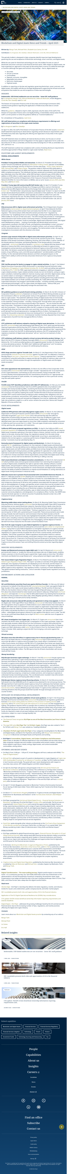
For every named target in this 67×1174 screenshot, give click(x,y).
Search (58, 2)
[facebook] (23, 1100)
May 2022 (4, 182)
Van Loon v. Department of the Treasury (25, 356)
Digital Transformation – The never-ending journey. (19, 873)
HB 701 (9, 445)
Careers (47, 2)
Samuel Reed (9, 168)
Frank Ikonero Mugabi (19, 793)
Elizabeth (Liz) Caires (34, 49)
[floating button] (61, 1126)
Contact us (33, 1128)
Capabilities (27, 2)
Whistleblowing (33, 1151)
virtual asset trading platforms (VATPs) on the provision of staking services (31, 702)
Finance (47, 1032)
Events (33, 1087)
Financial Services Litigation (11, 1032)
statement (60, 130)
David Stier (6, 823)
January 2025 (54, 180)
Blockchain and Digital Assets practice (29, 914)
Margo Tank (13, 49)
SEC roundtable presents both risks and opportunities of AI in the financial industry (28, 892)
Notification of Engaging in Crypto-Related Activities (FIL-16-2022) (22, 268)
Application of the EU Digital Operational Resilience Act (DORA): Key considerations (28, 895)
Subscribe (33, 1123)
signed (3, 187)
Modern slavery (33, 1147)
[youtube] (38, 1107)
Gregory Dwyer (22, 168)
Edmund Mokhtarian (52, 53)
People (20, 2)
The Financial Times (9, 719)
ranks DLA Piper (25, 731)
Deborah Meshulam (33, 53)
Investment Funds (8, 1037)
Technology (27, 1032)
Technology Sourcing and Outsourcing (30, 1037)
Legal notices (33, 1140)
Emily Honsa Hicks (34, 847)
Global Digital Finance (20, 804)
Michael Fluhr (22, 49)
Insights (40, 2)
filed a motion (40, 614)
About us (34, 2)
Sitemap (32, 1158)
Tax (47, 1037)
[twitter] (43, 1100)
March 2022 (15, 182)
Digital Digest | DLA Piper (9, 904)
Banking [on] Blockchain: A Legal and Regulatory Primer (29, 845)
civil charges (22, 594)
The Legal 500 (7, 725)
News (33, 1082)
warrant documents (8, 688)
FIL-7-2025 (14, 270)
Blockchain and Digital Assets (12, 1026)
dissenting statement (17, 315)
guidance (11, 111)
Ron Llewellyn (23, 53)
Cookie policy (33, 1144)
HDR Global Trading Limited (39, 165)
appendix (4, 704)
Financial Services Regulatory (49, 1026)
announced (14, 244)
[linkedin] (28, 1107)
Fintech (38, 1032)
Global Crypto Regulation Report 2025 (13, 562)
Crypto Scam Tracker (23, 415)
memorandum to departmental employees (25, 209)
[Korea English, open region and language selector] (63, 3)
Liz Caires (4, 924)
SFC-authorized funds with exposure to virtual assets (30, 704)
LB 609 (23, 477)
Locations (33, 1077)
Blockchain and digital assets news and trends (19, 7)
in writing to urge (38, 244)
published (18, 294)
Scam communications (33, 1154)
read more (27, 118)
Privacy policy (33, 1137)
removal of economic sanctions (22, 354)
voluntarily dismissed (39, 586)
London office (38, 802)
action (27, 627)
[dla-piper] (6, 2)
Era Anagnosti (14, 53)
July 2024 (61, 180)
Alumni (32, 1092)
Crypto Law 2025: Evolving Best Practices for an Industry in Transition (34, 759)
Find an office (33, 1117)
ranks (26, 725)
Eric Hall (44, 49)
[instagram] (33, 1100)
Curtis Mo (42, 53)
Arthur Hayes (51, 166)
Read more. (48, 150)
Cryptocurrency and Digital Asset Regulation (17, 862)
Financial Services (30, 1026)
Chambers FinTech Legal (11, 731)
